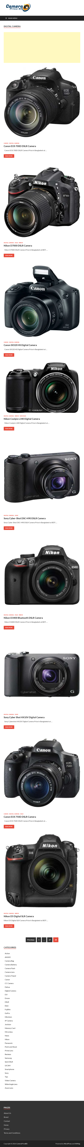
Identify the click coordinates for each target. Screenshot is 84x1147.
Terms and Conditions (12, 1133)
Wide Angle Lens (11, 1084)
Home (6, 1125)
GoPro (7, 1013)
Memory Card (10, 1028)
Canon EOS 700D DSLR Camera (20, 146)
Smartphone (9, 1069)
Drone (7, 998)
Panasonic (9, 1043)
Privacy (6, 1129)
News (7, 1036)
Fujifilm (7, 1009)
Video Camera (10, 1080)
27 (50, 940)
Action (7, 953)
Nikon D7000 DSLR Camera (18, 245)
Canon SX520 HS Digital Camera (20, 345)
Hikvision (8, 1017)
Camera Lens (10, 972)
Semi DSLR (23, 416)
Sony (16, 515)
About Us (7, 1113)
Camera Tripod (10, 976)
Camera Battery (11, 965)
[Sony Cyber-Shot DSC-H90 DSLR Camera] (42, 474)
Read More (8, 155)
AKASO (8, 957)
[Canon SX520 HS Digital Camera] (42, 301)
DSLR (16, 242)
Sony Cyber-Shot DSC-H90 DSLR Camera (25, 518)
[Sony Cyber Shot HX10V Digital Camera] (42, 673)
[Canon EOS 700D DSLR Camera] (42, 102)
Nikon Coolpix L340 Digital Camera (22, 418)
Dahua (7, 987)
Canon (6, 143)
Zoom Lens (9, 1088)
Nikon (21, 242)
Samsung (8, 1058)
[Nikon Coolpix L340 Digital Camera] (42, 387)
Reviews (8, 1054)
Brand (6, 1117)
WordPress (68, 1144)
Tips (6, 1077)
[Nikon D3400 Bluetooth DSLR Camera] (42, 573)
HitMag (77, 1144)
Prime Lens (9, 1050)
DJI (6, 994)
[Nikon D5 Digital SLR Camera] (42, 872)
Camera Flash (10, 968)
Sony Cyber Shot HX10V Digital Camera (24, 717)
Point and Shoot (11, 1047)
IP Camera (9, 1021)
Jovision (8, 1024)
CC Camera (9, 983)
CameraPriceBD (21, 1144)
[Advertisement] (42, 47)
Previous (30, 940)
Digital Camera (14, 143)
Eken (7, 1006)
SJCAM (7, 1065)
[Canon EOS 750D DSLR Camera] (42, 772)
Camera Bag (9, 961)
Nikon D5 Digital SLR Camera (19, 916)
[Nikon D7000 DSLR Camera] (42, 201)
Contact (7, 1121)
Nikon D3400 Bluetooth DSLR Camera (23, 617)
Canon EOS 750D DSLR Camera (20, 816)
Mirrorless (9, 1032)
